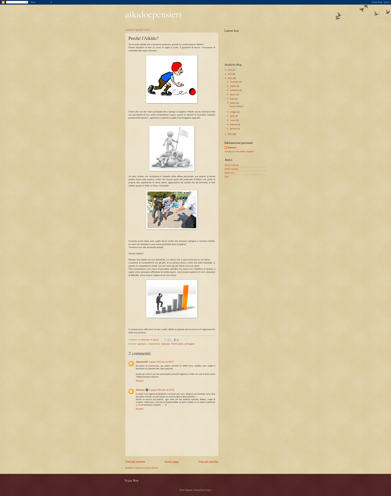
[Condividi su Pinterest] (177, 339)
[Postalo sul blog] (169, 339)
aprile (232, 116)
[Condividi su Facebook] (175, 339)
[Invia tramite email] (166, 339)
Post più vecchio (208, 461)
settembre (234, 90)
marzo (233, 120)
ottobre (233, 86)
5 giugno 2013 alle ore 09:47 (161, 362)
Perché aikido (177, 344)
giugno (233, 103)
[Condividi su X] (172, 339)
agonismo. (142, 344)
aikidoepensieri (153, 14)
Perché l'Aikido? (236, 106)
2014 (230, 74)
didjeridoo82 (142, 362)
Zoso (227, 177)
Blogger (208, 490)
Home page (172, 461)
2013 (230, 78)
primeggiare (190, 344)
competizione (154, 344)
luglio (232, 99)
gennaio (234, 129)
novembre (234, 82)
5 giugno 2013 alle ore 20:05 (161, 390)
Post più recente (135, 461)
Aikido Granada (231, 169)
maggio (233, 112)
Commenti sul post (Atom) (146, 468)
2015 (230, 70)
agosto (233, 94)
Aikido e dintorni (232, 165)
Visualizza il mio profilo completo (239, 151)
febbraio (234, 124)
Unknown (140, 390)
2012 (230, 134)
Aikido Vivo (230, 173)
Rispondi (139, 381)
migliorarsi (165, 344)
